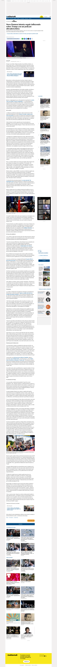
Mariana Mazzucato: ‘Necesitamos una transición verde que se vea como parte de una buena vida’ (40, 279)
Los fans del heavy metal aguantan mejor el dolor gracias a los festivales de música (27, 609)
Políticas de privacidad (28, 665)
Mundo (7, 517)
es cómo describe (25, 180)
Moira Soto (7, 540)
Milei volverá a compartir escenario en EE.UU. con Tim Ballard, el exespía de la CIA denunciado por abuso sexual (12, 636)
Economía (11, 18)
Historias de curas (9, 621)
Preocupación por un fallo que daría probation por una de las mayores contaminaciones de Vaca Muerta (41, 269)
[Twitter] (28, 39)
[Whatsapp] (22, 39)
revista (32, 100)
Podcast (30, 18)
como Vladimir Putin (15, 358)
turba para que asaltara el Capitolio (20, 357)
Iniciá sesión (45, 16)
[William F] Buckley (28, 227)
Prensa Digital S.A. (22, 665)
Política (8, 18)
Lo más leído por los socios (10, 527)
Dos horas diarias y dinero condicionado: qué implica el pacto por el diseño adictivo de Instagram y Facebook (12, 553)
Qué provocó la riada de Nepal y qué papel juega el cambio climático (41, 274)
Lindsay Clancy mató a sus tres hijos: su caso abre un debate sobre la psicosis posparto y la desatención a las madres (27, 539)
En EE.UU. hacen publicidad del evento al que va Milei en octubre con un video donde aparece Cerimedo (27, 636)
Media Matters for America (26, 245)
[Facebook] (24, 39)
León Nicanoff (8, 571)
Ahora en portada (9, 557)
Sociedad (15, 18)
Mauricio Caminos (8, 638)
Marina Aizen (22, 582)
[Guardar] (32, 39)
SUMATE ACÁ (26, 661)
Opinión (18, 18)
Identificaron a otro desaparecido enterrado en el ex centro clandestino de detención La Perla (27, 622)
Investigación (22, 18)
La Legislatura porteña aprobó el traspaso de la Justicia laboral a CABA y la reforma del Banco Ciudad (41, 217)
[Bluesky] (26, 39)
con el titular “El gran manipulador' (16, 101)
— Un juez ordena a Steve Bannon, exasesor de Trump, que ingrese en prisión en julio (22, 33)
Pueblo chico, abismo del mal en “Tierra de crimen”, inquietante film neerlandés (13, 538)
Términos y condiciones (34, 665)
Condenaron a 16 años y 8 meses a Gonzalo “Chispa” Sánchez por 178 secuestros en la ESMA (41, 207)
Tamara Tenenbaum (9, 584)
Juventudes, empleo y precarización (13, 608)
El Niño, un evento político (26, 581)
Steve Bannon (11, 517)
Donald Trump (16, 517)
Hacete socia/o (41, 16)
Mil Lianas (26, 18)
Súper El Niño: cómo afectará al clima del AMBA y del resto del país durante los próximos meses (40, 284)
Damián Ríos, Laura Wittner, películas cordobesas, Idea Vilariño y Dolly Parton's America (13, 582)
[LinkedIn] (30, 39)
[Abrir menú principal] (50, 16)
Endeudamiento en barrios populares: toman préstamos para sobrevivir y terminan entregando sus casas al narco (12, 569)
